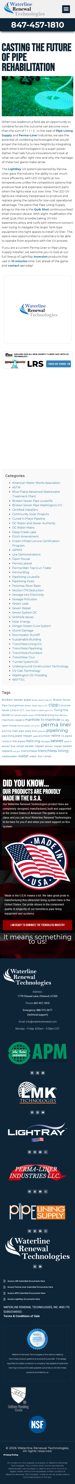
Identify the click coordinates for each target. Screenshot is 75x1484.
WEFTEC (18, 679)
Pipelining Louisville (26, 577)
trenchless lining (53, 750)
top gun (16, 751)
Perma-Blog (20, 572)
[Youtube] (43, 1073)
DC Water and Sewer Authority (33, 523)
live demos (61, 715)
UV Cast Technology (26, 670)
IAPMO (17, 550)
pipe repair (23, 735)
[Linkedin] (37, 1073)
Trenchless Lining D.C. (27, 644)
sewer (57, 740)
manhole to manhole (42, 720)
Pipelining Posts (23, 581)
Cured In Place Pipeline (28, 518)
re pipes (66, 735)
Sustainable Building (26, 639)
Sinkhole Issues (22, 617)
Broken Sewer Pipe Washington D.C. (37, 505)
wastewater (9, 756)
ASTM (16, 487)
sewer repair (34, 746)
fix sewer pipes (19, 715)
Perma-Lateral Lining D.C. (28, 726)
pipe (22, 731)
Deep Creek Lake (24, 532)
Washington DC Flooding (29, 675)
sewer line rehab (13, 746)
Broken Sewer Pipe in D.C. (36, 706)
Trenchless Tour (23, 657)
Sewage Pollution (24, 599)
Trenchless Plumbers (27, 653)
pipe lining (8, 735)
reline (55, 736)
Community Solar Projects (30, 514)
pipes (35, 736)
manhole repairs (13, 720)
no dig (65, 720)
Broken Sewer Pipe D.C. (42, 700)
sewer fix (68, 741)
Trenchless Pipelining (27, 648)
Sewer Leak (20, 603)
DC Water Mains (23, 527)
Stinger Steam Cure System (31, 626)
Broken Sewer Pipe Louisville (32, 501)
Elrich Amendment (25, 536)
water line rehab (40, 756)
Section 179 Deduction (28, 590)
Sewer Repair (21, 608)
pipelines (42, 731)
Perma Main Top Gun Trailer (32, 568)
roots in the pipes (13, 741)
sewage (45, 741)
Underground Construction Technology (40, 666)
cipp (53, 704)
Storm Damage (22, 630)
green (31, 715)
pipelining (57, 730)
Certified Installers (25, 509)
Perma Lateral (22, 563)
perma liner (56, 725)
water (23, 756)
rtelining (33, 741)
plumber (45, 735)
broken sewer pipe (16, 699)
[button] (66, 9)
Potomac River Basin (26, 585)
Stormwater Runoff (26, 635)
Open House (21, 559)
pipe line (31, 731)
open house (9, 725)
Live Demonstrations (26, 554)
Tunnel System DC (25, 662)
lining (51, 715)
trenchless (29, 751)
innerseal (41, 715)
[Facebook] (32, 1073)
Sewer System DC (24, 612)
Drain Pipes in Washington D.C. (40, 710)
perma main (10, 731)
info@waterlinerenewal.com (41, 1021)
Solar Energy (21, 621)
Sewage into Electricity (28, 594)
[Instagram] (46, 1152)
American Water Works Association (36, 483)
